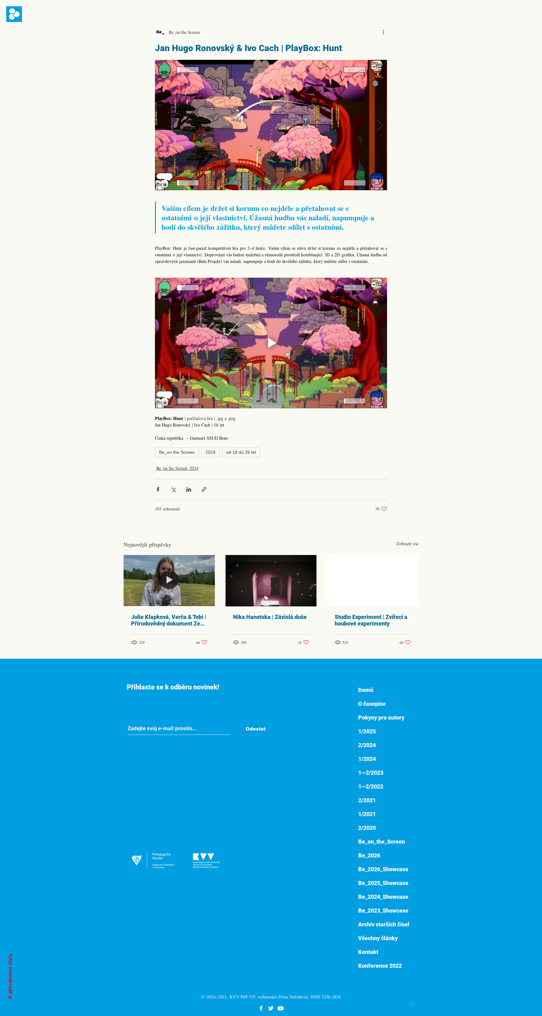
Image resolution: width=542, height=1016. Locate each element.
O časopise (372, 703)
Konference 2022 (380, 965)
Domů (365, 690)
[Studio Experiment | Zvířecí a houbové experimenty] (372, 580)
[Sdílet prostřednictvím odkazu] (204, 489)
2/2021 (367, 800)
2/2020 (367, 828)
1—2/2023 (370, 772)
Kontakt (368, 952)
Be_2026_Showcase (383, 869)
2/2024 (367, 745)
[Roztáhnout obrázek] (271, 125)
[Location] (412, 1005)
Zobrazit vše (407, 544)
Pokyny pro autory (381, 717)
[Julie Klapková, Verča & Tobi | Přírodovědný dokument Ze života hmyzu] (169, 580)
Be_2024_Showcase (383, 896)
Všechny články (378, 938)
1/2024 (367, 759)
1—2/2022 (370, 786)
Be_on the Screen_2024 (177, 468)
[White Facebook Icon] (261, 1008)
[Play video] (271, 343)
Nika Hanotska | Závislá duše (270, 617)
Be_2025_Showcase (383, 883)
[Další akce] (383, 32)
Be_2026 (369, 855)
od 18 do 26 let (241, 452)
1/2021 (367, 814)
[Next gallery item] (379, 125)
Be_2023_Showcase (383, 910)
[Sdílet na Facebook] (158, 489)
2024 (210, 452)
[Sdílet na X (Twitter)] (173, 489)
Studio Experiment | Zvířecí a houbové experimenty (371, 620)
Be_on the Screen (177, 452)
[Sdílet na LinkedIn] (189, 489)
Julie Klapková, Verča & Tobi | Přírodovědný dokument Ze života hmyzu (168, 620)
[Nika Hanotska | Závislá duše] (271, 580)
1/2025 (367, 731)
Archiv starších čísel (383, 924)
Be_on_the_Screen (381, 841)
